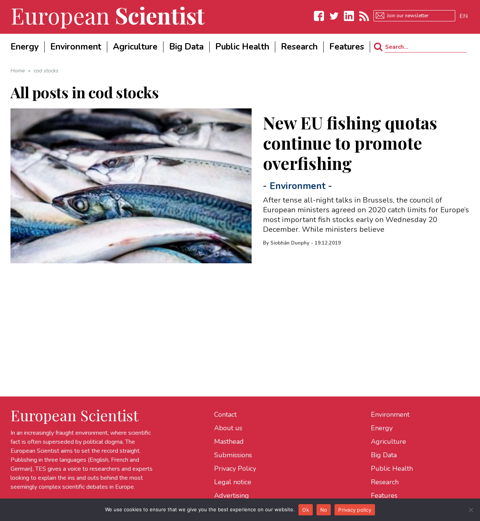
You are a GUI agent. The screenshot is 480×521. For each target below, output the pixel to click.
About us (228, 427)
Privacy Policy (235, 468)
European (107, 15)
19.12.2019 (328, 243)
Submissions (233, 454)
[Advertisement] (235, 315)
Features (384, 495)
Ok (305, 510)
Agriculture (388, 441)
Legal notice (232, 481)
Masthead (229, 441)
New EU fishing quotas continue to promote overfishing (350, 142)
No (323, 510)
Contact (225, 414)
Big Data (384, 454)
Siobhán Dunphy (289, 243)
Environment (298, 186)
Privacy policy (354, 510)
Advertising (231, 495)
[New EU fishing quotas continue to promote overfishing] (131, 185)
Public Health (392, 468)
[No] (470, 509)
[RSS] (364, 16)
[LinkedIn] (349, 16)
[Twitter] (334, 16)
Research (385, 481)
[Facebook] (319, 16)
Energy (382, 427)
